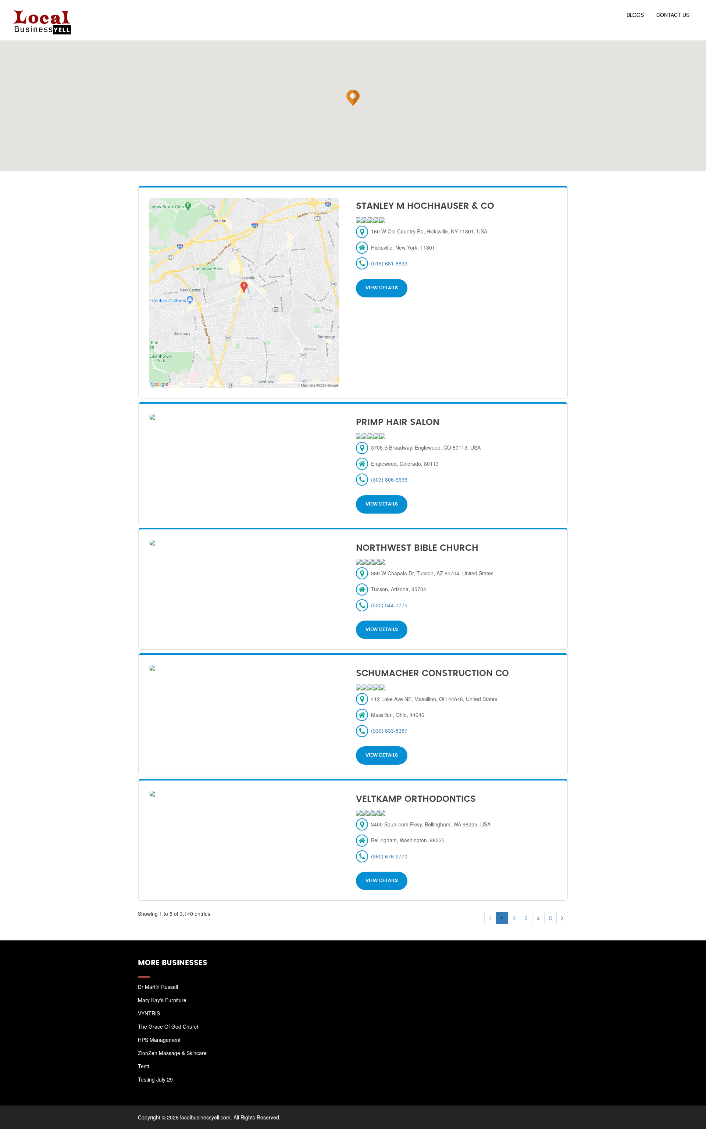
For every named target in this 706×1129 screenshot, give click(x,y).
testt (143, 1066)
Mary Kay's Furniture (162, 1000)
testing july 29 (155, 1079)
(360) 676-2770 (389, 856)
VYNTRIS (149, 1013)
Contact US (672, 14)
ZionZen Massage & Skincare (172, 1053)
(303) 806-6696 (389, 479)
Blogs (635, 14)
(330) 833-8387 (389, 730)
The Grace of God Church (169, 1026)
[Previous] (490, 918)
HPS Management (159, 1039)
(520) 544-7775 (389, 605)
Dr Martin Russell (158, 986)
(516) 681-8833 (389, 263)
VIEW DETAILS (382, 288)
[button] (353, 98)
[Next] (562, 918)
